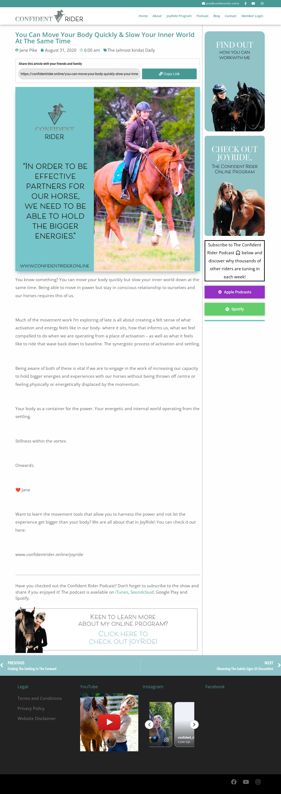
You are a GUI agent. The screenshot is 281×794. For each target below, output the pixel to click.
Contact (231, 16)
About (157, 16)
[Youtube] (245, 781)
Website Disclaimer (37, 718)
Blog (216, 16)
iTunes (121, 592)
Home (143, 16)
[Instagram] (257, 781)
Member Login (252, 16)
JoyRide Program (179, 16)
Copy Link (171, 74)
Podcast (202, 16)
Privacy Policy (31, 708)
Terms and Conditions (40, 698)
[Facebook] (233, 781)
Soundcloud (142, 592)
